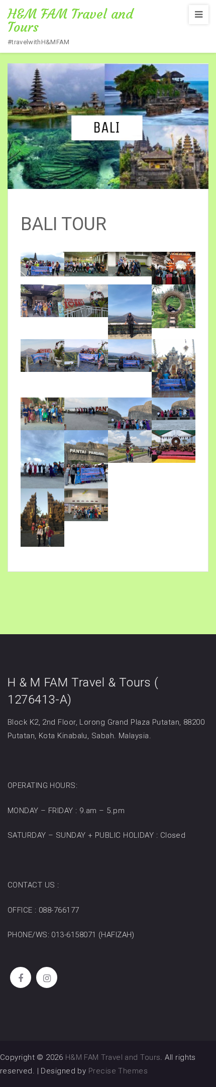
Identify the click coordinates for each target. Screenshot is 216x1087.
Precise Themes (118, 1070)
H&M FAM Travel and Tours (70, 20)
